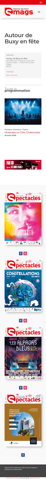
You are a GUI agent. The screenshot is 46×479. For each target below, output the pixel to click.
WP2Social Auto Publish (13, 478)
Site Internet (11, 75)
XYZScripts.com (35, 478)
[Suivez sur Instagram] (25, 253)
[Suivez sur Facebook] (21, 253)
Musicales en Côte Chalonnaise (22, 132)
